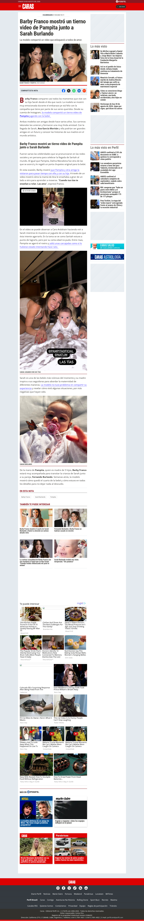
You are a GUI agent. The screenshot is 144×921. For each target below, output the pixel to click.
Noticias (46, 894)
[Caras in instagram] (58, 888)
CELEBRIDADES (48, 15)
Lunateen (99, 894)
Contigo (50, 900)
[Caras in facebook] (63, 888)
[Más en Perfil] (33, 792)
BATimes (109, 894)
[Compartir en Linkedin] (79, 90)
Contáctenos (60, 906)
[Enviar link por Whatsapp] (74, 90)
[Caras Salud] (107, 248)
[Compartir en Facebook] (63, 90)
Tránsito (113, 906)
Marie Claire (58, 894)
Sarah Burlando (40, 497)
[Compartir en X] (68, 90)
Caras (42, 900)
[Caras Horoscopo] (107, 259)
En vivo (122, 7)
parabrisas (70, 836)
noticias (36, 799)
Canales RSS (32, 906)
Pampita (53, 497)
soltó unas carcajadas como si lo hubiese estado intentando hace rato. (51, 245)
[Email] (84, 90)
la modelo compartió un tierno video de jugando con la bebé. (51, 114)
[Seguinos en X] (69, 888)
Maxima (113, 900)
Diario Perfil (36, 894)
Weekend (78, 894)
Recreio (105, 900)
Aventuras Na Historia (65, 900)
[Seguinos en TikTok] (74, 888)
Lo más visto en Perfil (104, 147)
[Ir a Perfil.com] (121, 2)
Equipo (83, 906)
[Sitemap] (86, 888)
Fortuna (68, 894)
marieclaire (70, 799)
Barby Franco (25, 497)
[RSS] (80, 888)
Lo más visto (98, 46)
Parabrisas (88, 894)
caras (36, 836)
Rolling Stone (82, 900)
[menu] (19, 7)
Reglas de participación (97, 906)
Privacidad (72, 906)
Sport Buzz (95, 900)
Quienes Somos (46, 906)
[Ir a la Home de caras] (28, 8)
